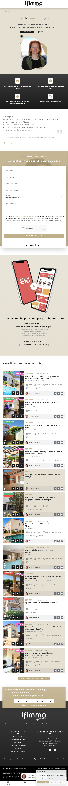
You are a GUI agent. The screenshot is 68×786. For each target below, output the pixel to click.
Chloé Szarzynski (34, 617)
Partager (42, 32)
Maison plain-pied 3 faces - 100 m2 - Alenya (41, 551)
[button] (17, 81)
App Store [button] (26, 345)
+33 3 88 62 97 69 (51, 743)
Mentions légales (42, 768)
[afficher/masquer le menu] (3, 4)
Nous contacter (18, 737)
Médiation (18, 748)
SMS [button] (40, 245)
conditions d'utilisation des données (26, 216)
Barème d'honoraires (19, 745)
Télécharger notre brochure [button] (34, 705)
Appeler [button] (30, 245)
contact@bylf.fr (51, 745)
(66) (37, 27)
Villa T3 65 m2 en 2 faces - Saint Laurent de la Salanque (43, 577)
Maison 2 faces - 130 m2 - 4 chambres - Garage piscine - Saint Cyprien (42, 377)
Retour (7, 11)
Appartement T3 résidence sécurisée (41, 603)
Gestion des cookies (18, 751)
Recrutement (18, 742)
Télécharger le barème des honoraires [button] (17, 143)
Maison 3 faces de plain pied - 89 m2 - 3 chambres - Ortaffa (43, 628)
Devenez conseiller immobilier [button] (34, 701)
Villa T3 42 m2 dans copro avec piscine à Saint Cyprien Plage (43, 453)
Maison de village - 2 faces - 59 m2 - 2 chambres (42, 403)
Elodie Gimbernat (34, 393)
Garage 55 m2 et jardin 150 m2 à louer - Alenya (43, 475)
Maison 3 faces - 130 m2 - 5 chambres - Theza (42, 525)
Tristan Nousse (34, 416)
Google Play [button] (41, 345)
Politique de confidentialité (57, 768)
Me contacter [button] (27, 32)
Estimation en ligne (18, 739)
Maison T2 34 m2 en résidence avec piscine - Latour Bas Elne (40, 654)
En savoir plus (33, 349)
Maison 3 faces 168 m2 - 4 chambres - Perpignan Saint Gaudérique (42, 498)
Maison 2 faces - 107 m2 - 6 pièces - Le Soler (42, 426)
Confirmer (43, 782)
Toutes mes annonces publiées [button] (33, 678)
